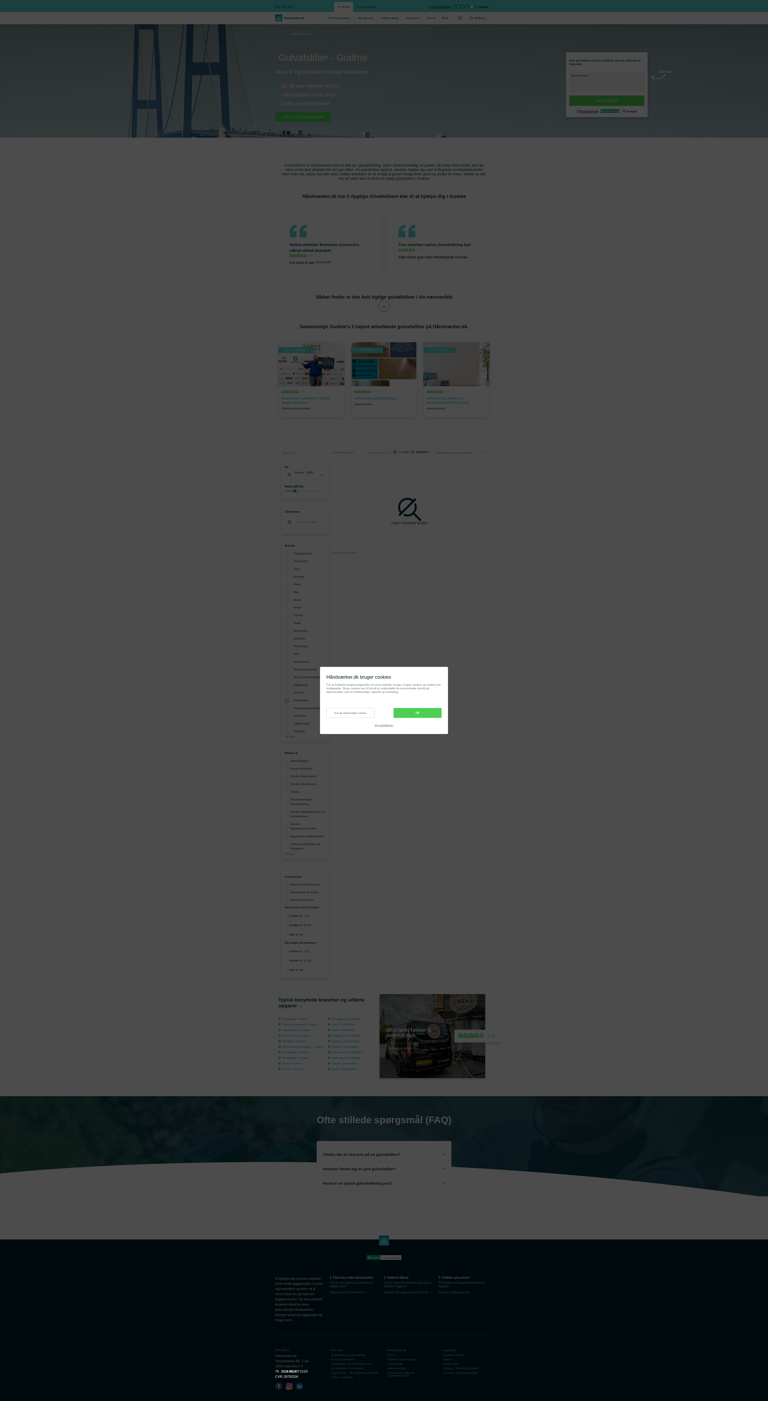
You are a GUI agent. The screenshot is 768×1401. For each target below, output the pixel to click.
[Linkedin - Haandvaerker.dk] (301, 1387)
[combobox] (305, 475)
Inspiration (412, 18)
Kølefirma (300, 715)
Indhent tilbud (389, 18)
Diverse (298, 692)
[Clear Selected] (322, 475)
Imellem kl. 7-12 (299, 915)
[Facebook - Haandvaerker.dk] (280, 1387)
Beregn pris (365, 18)
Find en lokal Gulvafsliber (303, 116)
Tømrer (298, 615)
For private (343, 6)
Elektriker (299, 638)
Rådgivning (301, 684)
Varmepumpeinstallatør (308, 708)
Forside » (282, 33)
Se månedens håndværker (348, 1368)
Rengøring (300, 630)
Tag (296, 592)
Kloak (297, 622)
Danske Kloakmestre (303, 784)
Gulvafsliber (301, 700)
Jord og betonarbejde (307, 677)
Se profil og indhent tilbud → (405, 1048)
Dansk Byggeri (299, 760)
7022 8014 (288, 1371)
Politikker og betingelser (402, 1359)
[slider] (305, 491)
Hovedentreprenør (305, 669)
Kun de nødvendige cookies (350, 712)
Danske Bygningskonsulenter (303, 826)
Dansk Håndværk (301, 768)
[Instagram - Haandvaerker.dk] (291, 1387)
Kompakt (402, 452)
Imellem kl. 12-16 (300, 925)
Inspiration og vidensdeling (348, 1355)
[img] (460, 18)
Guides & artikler (453, 1355)
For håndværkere (366, 6)
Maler (297, 584)
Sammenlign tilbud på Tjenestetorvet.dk (401, 1374)
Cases (447, 1359)
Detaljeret (421, 452)
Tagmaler (299, 731)
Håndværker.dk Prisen (304, 892)
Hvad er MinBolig (342, 1377)
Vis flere (290, 736)
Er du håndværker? (343, 1359)
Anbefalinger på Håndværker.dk (351, 1363)
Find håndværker (339, 18)
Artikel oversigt (396, 1368)
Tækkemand (301, 723)
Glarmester (301, 561)
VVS (296, 653)
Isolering (299, 576)
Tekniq (294, 791)
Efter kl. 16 (296, 934)
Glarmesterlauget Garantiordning (301, 802)
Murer (297, 599)
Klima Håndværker (302, 899)
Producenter (451, 1363)
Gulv (296, 568)
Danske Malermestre (303, 776)
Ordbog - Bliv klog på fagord (461, 1368)
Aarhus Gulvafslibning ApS (447, 245)
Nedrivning (300, 646)
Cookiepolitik (395, 1363)
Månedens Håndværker (305, 884)
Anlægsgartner (303, 553)
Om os (431, 18)
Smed (297, 607)
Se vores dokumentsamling (460, 1372)
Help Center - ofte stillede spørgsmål (354, 1372)
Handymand (301, 661)
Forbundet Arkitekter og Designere (305, 846)
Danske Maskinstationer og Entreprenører (307, 814)
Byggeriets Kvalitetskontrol (307, 836)
